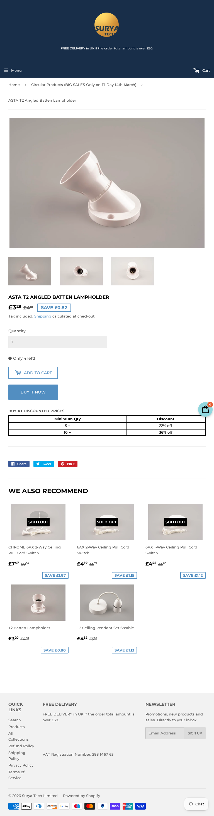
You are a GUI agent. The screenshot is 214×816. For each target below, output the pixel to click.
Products (16, 726)
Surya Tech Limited (40, 795)
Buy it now (33, 392)
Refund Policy (21, 746)
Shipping (42, 316)
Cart (205, 70)
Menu (16, 70)
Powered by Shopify (81, 795)
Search (14, 720)
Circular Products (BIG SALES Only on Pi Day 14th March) (83, 84)
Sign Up (195, 733)
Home (14, 84)
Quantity (17, 330)
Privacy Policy (20, 765)
